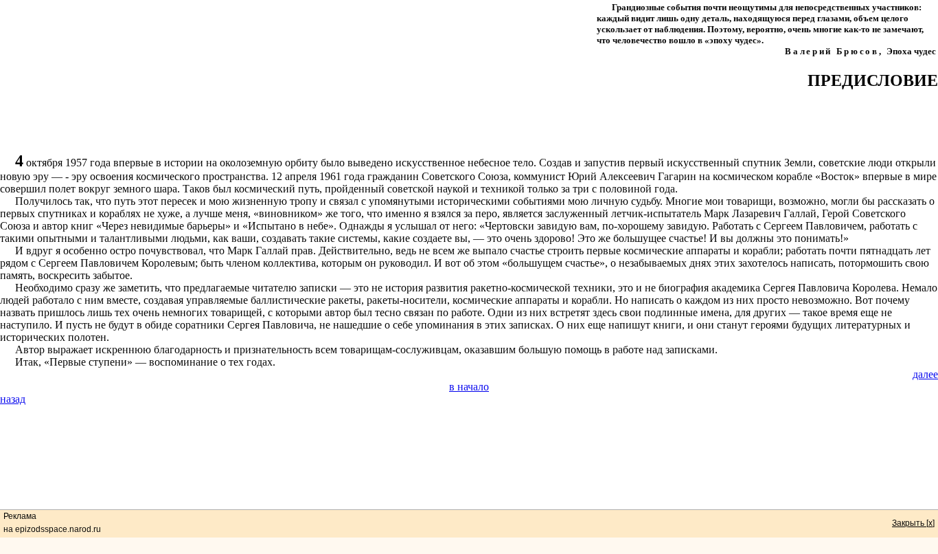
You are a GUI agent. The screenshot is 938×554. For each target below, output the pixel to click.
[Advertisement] (469, 121)
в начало (469, 386)
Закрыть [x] (913, 523)
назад (12, 399)
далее (925, 374)
